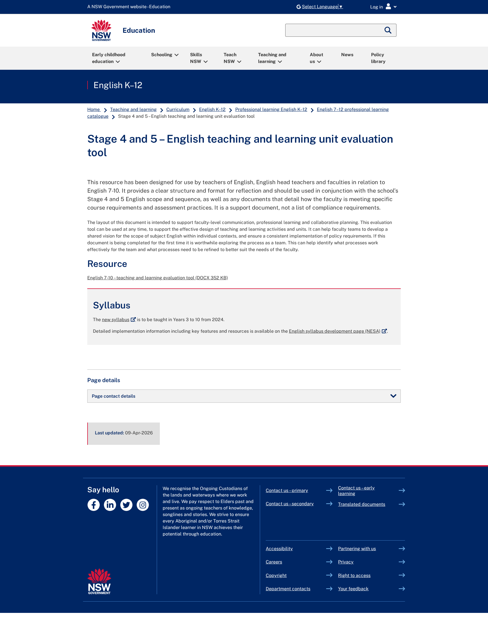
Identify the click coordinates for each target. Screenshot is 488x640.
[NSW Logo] (101, 30)
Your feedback (353, 588)
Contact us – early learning (356, 490)
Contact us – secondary (290, 503)
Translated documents (361, 504)
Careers (274, 562)
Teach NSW (230, 58)
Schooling (161, 54)
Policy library (378, 58)
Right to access (354, 575)
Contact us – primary (287, 490)
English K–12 (117, 85)
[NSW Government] (99, 581)
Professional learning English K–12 (271, 109)
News (347, 54)
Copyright (276, 575)
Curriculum (177, 109)
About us (316, 58)
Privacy (346, 562)
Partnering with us (357, 548)
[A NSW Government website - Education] (130, 7)
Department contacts (288, 588)
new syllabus (119, 319)
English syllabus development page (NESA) (338, 331)
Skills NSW (196, 58)
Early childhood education (108, 58)
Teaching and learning (272, 58)
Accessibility (279, 548)
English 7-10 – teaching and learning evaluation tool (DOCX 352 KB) (157, 277)
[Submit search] (388, 30)
